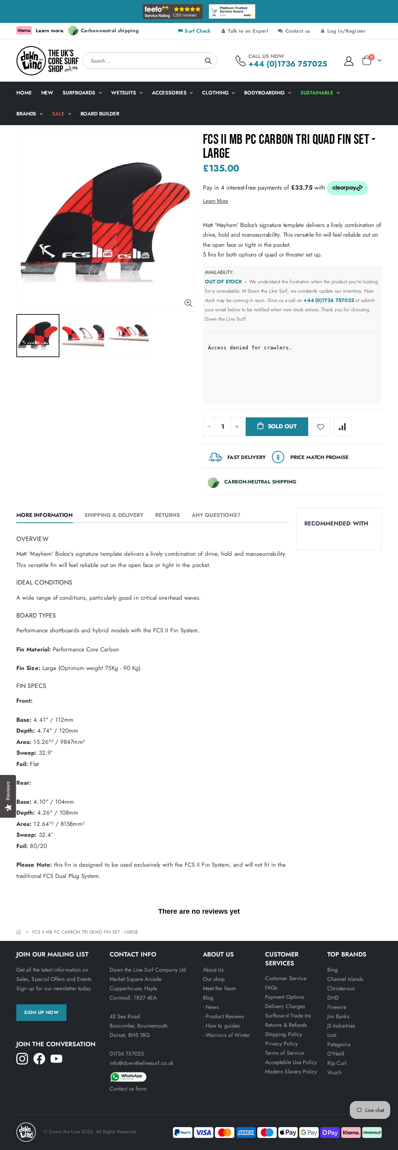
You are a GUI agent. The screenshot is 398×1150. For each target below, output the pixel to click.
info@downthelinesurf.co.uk (141, 1063)
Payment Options (284, 997)
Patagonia (339, 1044)
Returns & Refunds (286, 1025)
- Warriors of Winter (226, 1035)
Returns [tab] (167, 515)
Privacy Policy (281, 1043)
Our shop (214, 979)
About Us (213, 970)
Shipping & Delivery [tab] (113, 515)
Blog (208, 998)
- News (211, 1007)
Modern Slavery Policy (291, 1071)
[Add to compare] (342, 426)
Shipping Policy (283, 1034)
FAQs (271, 987)
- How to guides (221, 1026)
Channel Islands (345, 979)
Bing (332, 970)
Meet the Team (219, 988)
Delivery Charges (285, 1006)
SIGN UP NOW (41, 1012)
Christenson (341, 988)
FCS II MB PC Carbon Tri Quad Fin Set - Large (289, 146)
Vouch (334, 1072)
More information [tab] (44, 515)
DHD (333, 998)
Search (208, 60)
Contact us (297, 31)
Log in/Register (346, 31)
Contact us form (128, 1088)
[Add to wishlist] (320, 426)
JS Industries (341, 1026)
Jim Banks (338, 1016)
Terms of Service (284, 1053)
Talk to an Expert (247, 31)
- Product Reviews (223, 1016)
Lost (331, 1035)
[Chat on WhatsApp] (152, 1076)
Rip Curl (337, 1063)
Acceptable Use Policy (291, 1062)
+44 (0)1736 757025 (287, 64)
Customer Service (285, 978)
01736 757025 (127, 1054)
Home (19, 932)
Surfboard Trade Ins (288, 1015)
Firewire (337, 1007)
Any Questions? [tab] (216, 515)
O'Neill (335, 1054)
